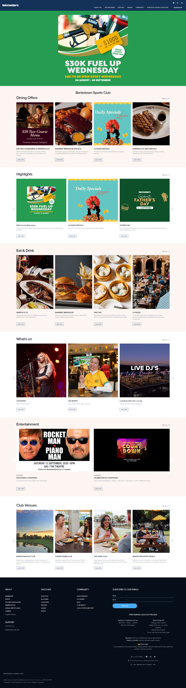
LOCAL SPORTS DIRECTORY (85, 608)
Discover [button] (21, 160)
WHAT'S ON (98, 7)
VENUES (129, 7)
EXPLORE (121, 7)
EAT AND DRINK (110, 7)
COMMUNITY (140, 7)
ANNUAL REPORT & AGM (12, 608)
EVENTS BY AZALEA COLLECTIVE (157, 7)
